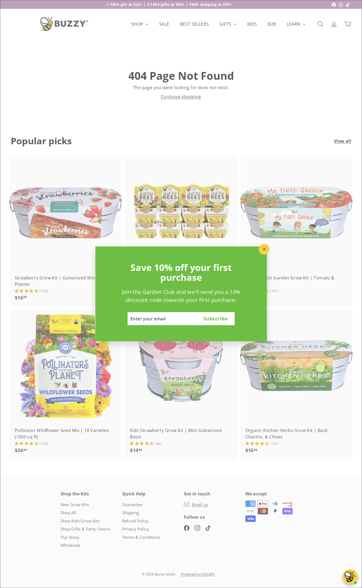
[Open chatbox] (350, 576)
